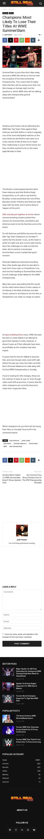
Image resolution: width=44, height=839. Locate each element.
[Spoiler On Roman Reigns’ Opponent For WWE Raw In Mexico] (8, 686)
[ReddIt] (27, 40)
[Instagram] (28, 830)
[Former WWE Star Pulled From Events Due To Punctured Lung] (8, 742)
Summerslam (33, 443)
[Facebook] (4, 40)
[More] (38, 40)
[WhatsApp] (21, 40)
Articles (11, 9)
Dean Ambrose (14, 440)
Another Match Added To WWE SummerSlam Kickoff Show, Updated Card (11, 479)
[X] (10, 40)
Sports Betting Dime (14, 335)
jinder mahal (26, 440)
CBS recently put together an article (18, 214)
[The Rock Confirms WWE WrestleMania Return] (8, 719)
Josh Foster (8, 35)
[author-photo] (22, 536)
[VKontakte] (34, 830)
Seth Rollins (7, 443)
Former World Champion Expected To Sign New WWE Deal (27, 698)
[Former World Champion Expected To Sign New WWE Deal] (8, 699)
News (11, 13)
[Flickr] (22, 830)
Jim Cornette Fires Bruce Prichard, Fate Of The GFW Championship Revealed (32, 479)
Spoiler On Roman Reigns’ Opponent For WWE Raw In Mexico (26, 686)
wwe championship (15, 446)
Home (4, 9)
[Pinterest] (16, 40)
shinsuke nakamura (20, 443)
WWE (5, 446)
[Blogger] (10, 830)
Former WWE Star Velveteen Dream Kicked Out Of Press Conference (27, 729)
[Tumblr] (33, 40)
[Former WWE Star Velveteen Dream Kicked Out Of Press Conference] (8, 730)
